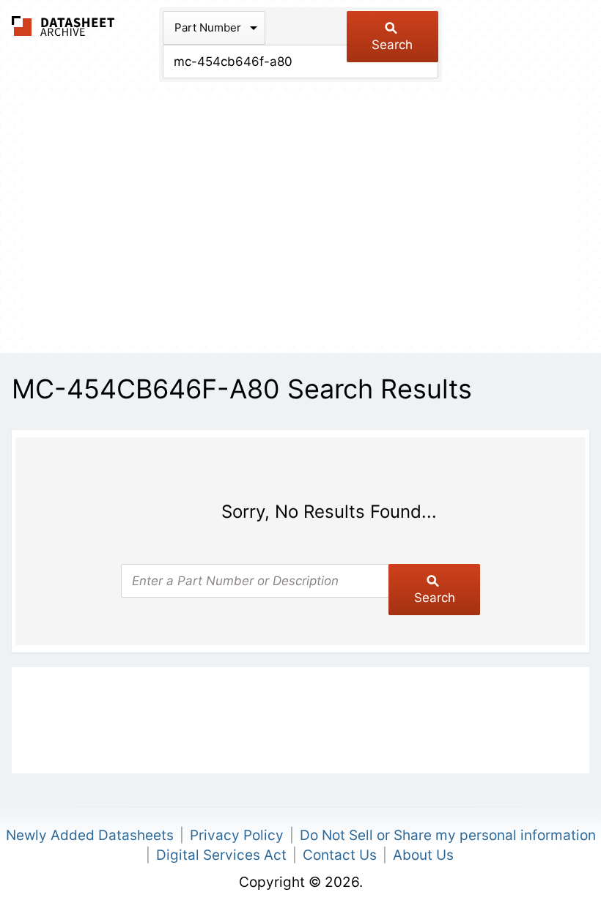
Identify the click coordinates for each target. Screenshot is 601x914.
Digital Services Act (221, 855)
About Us (423, 855)
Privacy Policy (237, 835)
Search (392, 44)
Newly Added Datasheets (90, 835)
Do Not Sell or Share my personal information (448, 835)
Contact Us (340, 855)
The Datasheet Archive (63, 26)
